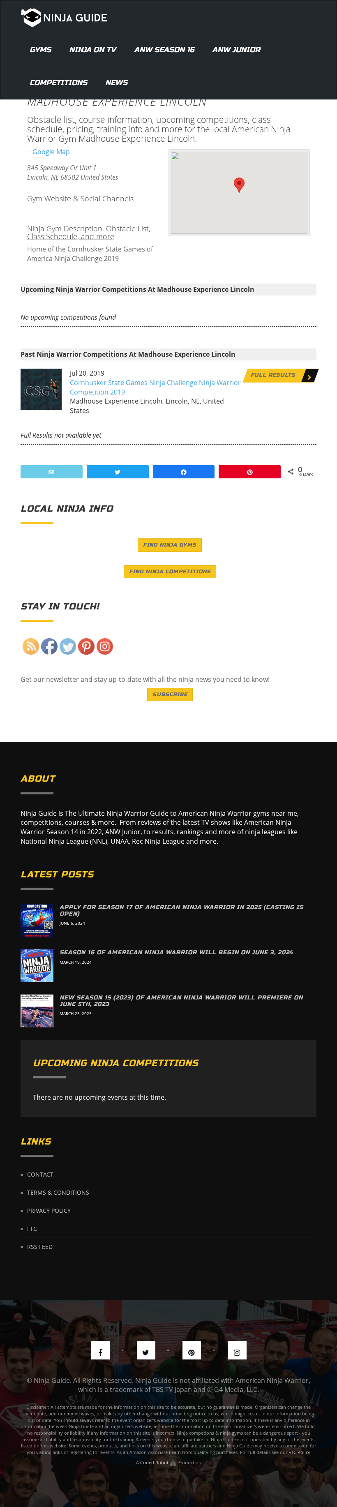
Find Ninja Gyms (169, 545)
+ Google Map (48, 151)
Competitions (58, 82)
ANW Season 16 (164, 49)
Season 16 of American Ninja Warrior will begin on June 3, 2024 (176, 952)
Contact (40, 1174)
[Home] (64, 16)
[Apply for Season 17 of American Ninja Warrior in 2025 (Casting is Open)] (37, 920)
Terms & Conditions (58, 1192)
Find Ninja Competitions (170, 571)
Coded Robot (155, 1462)
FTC (32, 1228)
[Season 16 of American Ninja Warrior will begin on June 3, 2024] (37, 965)
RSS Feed (40, 1246)
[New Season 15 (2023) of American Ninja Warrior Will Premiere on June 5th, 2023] (37, 1011)
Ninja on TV (92, 49)
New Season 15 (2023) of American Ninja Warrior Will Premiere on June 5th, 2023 (181, 1000)
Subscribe (169, 694)
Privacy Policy (49, 1210)
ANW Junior (236, 49)
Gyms (40, 49)
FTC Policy (299, 1452)
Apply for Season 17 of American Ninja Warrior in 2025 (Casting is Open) (181, 910)
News (116, 82)
